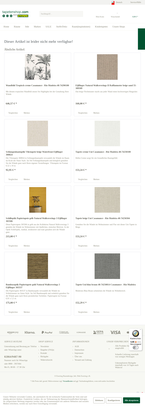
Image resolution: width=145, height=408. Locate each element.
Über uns (78, 356)
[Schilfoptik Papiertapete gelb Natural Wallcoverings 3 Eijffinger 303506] (38, 200)
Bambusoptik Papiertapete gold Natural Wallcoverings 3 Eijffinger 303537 (33, 286)
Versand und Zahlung (83, 360)
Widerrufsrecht (46, 360)
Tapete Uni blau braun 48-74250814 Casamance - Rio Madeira (105, 284)
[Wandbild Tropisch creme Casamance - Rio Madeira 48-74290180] (38, 67)
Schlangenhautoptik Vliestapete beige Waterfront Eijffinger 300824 (34, 153)
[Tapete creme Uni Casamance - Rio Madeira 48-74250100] (107, 133)
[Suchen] (80, 14)
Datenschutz (79, 350)
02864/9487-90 (12, 356)
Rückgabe (44, 356)
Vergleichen (13, 113)
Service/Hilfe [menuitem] (136, 2)
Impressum (79, 353)
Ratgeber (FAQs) (47, 350)
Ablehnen (99, 400)
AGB (77, 346)
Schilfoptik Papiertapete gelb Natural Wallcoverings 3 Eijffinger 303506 (36, 219)
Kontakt (43, 353)
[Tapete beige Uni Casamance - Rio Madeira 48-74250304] (107, 200)
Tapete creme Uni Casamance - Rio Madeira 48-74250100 (103, 152)
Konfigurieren (114, 400)
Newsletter (44, 346)
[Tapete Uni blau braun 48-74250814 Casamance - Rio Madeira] (107, 266)
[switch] (135, 347)
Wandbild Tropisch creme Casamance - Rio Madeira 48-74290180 (37, 85)
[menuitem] (61, 13)
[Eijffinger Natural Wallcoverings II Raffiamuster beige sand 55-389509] (107, 67)
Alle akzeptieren (131, 400)
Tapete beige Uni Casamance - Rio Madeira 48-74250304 (102, 218)
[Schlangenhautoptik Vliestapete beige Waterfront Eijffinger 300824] (38, 133)
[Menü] (140, 330)
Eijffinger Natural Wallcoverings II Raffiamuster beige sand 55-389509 (105, 86)
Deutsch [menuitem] (119, 2)
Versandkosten (68, 381)
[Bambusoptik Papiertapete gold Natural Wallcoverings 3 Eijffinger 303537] (38, 266)
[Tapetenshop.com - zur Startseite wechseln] (15, 14)
